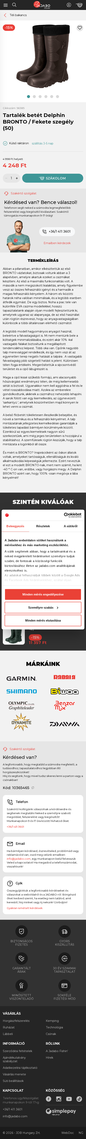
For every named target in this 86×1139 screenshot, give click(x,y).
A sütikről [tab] (70, 526)
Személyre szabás (40, 607)
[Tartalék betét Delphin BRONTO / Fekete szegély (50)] (43, 56)
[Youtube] (69, 1099)
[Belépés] (69, 5)
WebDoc (67, 1133)
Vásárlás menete (14, 1074)
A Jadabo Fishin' (57, 1051)
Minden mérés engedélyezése (43, 594)
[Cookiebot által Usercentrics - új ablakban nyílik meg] (63, 515)
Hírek (49, 1057)
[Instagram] (59, 1099)
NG (81, 1133)
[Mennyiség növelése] (17, 178)
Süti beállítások (13, 1081)
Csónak (51, 1034)
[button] (28, 96)
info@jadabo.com (19, 858)
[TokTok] (79, 1099)
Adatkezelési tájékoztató (20, 1068)
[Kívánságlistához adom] (79, 27)
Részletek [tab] (43, 526)
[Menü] (5, 5)
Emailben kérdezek (57, 243)
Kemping (52, 1021)
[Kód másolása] (33, 788)
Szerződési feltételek (17, 1051)
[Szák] (79, 5)
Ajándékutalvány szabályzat (14, 1059)
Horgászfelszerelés (16, 1021)
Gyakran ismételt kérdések (25, 908)
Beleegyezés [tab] (15, 526)
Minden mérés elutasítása (43, 620)
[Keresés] (14, 5)
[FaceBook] (48, 1099)
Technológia (54, 1027)
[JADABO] (41, 5)
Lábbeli (8, 1034)
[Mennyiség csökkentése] (5, 178)
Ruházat (9, 1027)
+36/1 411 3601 (60, 231)
